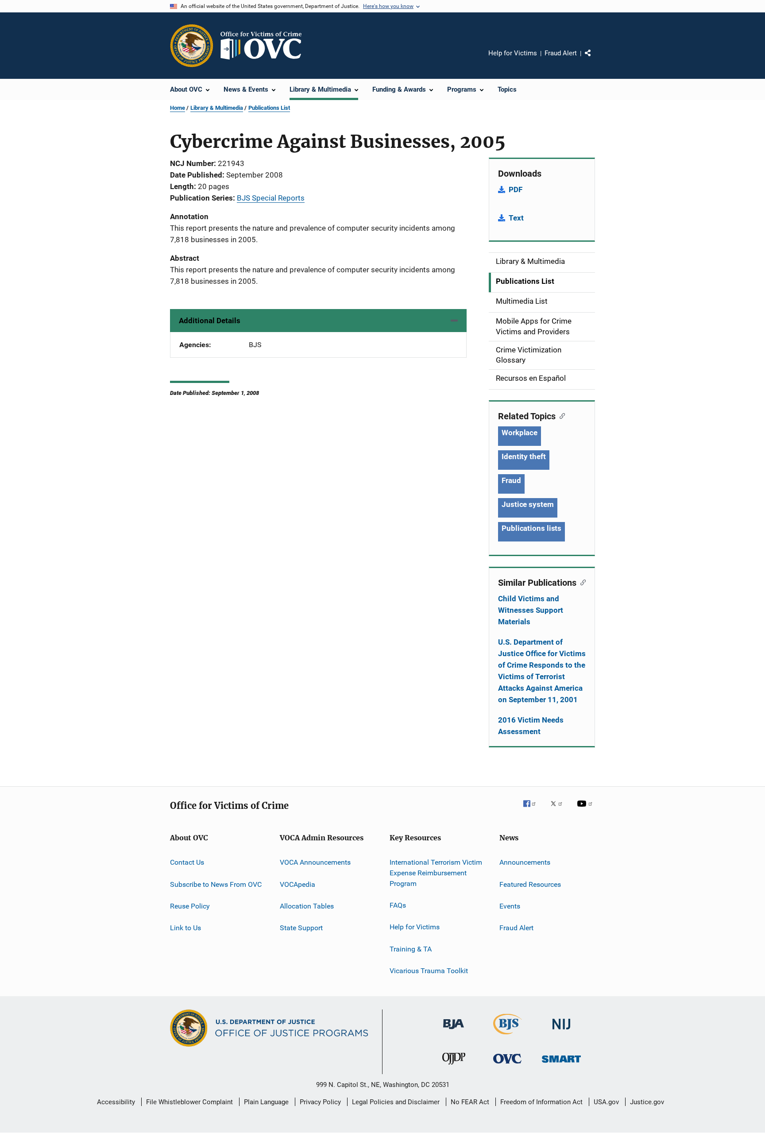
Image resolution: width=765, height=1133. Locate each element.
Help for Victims (512, 53)
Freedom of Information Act (541, 1102)
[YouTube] (586, 810)
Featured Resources (530, 884)
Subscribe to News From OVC (216, 884)
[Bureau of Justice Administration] (453, 1030)
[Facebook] (533, 810)
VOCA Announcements (315, 862)
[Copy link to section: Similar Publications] (581, 581)
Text (516, 217)
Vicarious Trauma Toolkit (429, 971)
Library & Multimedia (216, 107)
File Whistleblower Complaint (189, 1102)
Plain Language (266, 1102)
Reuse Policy (190, 906)
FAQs (398, 905)
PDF (515, 189)
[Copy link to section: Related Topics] (560, 415)
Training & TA (411, 949)
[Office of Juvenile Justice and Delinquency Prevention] (453, 1066)
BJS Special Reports (271, 197)
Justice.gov (647, 1102)
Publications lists (531, 528)
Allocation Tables (307, 906)
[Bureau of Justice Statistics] (507, 1036)
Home (177, 107)
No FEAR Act (470, 1102)
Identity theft (524, 456)
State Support (301, 928)
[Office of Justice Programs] (191, 45)
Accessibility (116, 1102)
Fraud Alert (561, 53)
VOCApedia (297, 884)
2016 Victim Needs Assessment (531, 725)
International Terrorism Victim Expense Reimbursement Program (436, 873)
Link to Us (185, 928)
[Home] (264, 45)
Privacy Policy (320, 1102)
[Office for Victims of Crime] (507, 1065)
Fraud (511, 480)
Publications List (269, 107)
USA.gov (606, 1102)
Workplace (519, 432)
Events (509, 906)
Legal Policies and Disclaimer (396, 1102)
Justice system (528, 504)
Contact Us (187, 862)
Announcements (524, 862)
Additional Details (209, 320)
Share (595, 59)
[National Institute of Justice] (561, 1031)
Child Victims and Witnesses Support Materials (530, 610)
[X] (559, 810)
